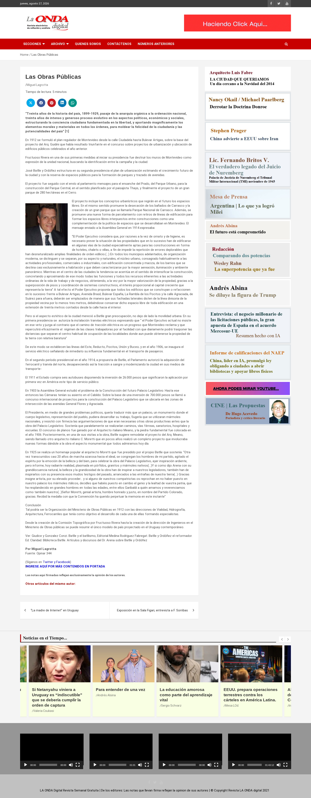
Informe (230, 705)
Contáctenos (119, 44)
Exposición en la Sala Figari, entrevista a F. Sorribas (152, 610)
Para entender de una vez (56, 689)
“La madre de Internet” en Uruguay (54, 610)
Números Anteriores (156, 44)
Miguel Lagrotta (37, 85)
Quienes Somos (88, 44)
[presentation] (282, 639)
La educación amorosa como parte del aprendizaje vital (122, 694)
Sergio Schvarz (107, 705)
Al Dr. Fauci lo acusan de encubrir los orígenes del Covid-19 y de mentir (251, 694)
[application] (51, 751)
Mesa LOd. (168, 705)
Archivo (58, 44)
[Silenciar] (71, 765)
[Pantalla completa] (78, 765)
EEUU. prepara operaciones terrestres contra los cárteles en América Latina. (187, 694)
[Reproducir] (25, 765)
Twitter (48, 562)
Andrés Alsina (42, 695)
